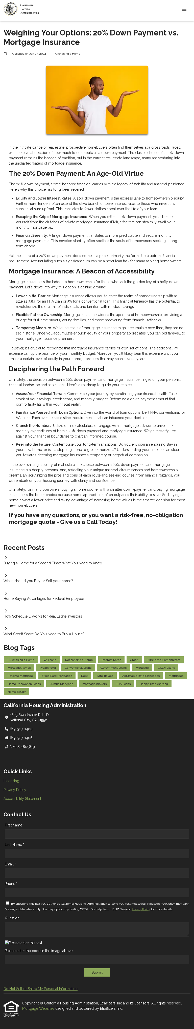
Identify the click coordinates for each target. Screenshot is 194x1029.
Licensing (11, 781)
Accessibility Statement (22, 799)
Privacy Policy (15, 790)
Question (12, 918)
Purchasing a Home (67, 53)
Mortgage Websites (38, 1008)
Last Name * (14, 845)
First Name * (15, 825)
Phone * (11, 884)
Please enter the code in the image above (38, 951)
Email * (10, 864)
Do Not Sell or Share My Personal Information (41, 989)
